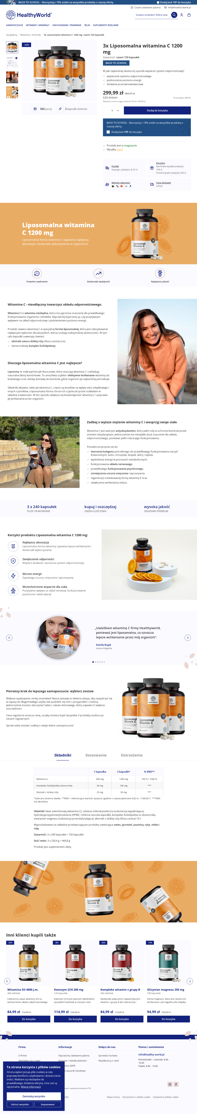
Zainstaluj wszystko (33, 1096)
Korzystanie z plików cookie (136, 1097)
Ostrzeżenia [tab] (132, 755)
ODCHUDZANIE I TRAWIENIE (66, 25)
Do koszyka (29, 1019)
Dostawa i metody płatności (72, 1060)
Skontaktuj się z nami (29, 1060)
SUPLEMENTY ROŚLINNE (106, 25)
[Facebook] (176, 1084)
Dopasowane (47, 1104)
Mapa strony (113, 1097)
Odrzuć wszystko (20, 1104)
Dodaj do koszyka (157, 110)
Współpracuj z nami (108, 1060)
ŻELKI (87, 25)
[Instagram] (169, 1084)
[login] (181, 15)
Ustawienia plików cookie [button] (166, 1097)
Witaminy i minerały (30, 34)
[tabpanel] (98, 804)
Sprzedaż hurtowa (107, 1055)
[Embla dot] (93, 662)
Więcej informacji (31, 1086)
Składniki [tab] (62, 755)
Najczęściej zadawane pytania (73, 1055)
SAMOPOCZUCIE (14, 25)
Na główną (11, 34)
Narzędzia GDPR (66, 1065)
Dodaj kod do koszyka (175, 2)
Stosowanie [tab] (96, 755)
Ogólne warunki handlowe (72, 1070)
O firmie (22, 1055)
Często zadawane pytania (147, 7)
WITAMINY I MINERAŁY (37, 25)
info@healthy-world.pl (179, 7)
